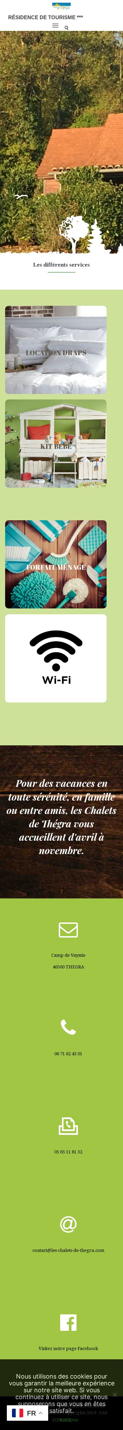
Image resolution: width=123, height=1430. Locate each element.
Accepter (69, 1419)
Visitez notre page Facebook (68, 1348)
